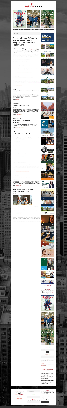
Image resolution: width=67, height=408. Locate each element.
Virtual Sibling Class (18, 185)
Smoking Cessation (18, 85)
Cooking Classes (33, 217)
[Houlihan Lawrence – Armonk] (47, 93)
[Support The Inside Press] (19, 395)
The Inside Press (33, 15)
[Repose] (47, 110)
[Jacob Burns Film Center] (47, 179)
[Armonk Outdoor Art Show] (47, 231)
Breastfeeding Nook (19, 114)
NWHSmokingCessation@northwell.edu (34, 82)
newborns (28, 218)
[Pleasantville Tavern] (47, 162)
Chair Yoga (17, 99)
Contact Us (42, 363)
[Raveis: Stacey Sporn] (47, 67)
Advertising (19, 396)
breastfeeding (18, 217)
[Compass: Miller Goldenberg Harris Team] (47, 119)
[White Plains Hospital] (47, 41)
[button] (53, 29)
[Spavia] (47, 222)
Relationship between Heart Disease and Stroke (22, 171)
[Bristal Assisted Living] (47, 205)
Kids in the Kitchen (24, 218)
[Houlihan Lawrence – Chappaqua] (47, 84)
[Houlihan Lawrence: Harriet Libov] (47, 188)
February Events (37, 217)
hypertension (19, 218)
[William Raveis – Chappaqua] (47, 58)
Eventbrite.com (33, 56)
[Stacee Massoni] (47, 136)
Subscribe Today (45, 401)
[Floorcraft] (47, 196)
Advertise (42, 361)
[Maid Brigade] (47, 127)
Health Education (15, 218)
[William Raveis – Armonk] (47, 50)
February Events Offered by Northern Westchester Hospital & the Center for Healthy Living (25, 41)
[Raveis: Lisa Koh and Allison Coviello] (47, 153)
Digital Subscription (43, 365)
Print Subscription (19, 398)
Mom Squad (17, 141)
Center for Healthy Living (23, 217)
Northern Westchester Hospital (33, 49)
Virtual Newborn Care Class (20, 127)
